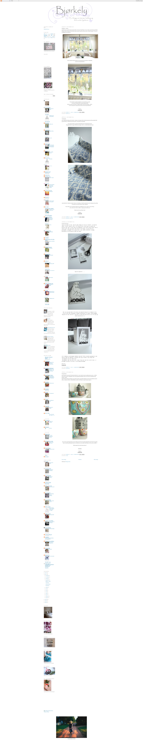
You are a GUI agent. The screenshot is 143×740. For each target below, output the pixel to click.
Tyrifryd (46, 297)
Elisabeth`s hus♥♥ (48, 171)
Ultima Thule (47, 304)
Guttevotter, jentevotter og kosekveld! (51, 218)
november (47, 577)
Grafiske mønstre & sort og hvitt (51, 201)
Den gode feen (47, 157)
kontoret (50, 36)
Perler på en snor (47, 262)
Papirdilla (46, 461)
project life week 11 (52, 486)
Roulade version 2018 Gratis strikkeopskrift (51, 363)
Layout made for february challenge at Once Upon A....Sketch (51, 509)
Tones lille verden (48, 562)
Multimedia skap (47, 172)
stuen (51, 37)
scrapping (48, 37)
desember (47, 575)
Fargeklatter (47, 585)
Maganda (46, 392)
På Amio (50, 428)
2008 (46, 602)
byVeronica (47, 456)
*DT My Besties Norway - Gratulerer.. (51, 494)
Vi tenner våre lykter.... (51, 463)
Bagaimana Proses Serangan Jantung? (51, 292)
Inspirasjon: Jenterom (50, 336)
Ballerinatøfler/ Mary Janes (51, 327)
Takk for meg (47, 390)
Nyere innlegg (64, 459)
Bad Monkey (47, 427)
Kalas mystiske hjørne (48, 215)
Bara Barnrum (47, 121)
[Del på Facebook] (82, 112)
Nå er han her (51, 277)
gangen (52, 33)
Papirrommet (47, 555)
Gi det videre (47, 183)
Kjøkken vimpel (48, 581)
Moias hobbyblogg (48, 499)
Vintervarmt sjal (51, 383)
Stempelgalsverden (48, 468)
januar (47, 597)
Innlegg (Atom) (68, 461)
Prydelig (46, 276)
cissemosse (46, 137)
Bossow (46, 455)
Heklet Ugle (48, 345)
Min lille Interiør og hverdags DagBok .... (49, 240)
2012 (46, 572)
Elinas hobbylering (48, 475)
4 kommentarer (76, 454)
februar (47, 596)
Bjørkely (68, 112)
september (47, 579)
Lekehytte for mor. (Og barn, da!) (51, 210)
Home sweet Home (52, 241)
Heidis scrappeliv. (48, 506)
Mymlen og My (47, 434)
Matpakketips (51, 231)
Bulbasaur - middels (47, 358)
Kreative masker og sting (49, 441)
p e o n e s (50, 165)
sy (54, 37)
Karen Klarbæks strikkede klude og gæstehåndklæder (51, 377)
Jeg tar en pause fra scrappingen (51, 522)
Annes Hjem (47, 114)
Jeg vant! (50, 137)
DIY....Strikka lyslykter (51, 152)
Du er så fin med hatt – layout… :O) (51, 415)
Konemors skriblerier (48, 216)
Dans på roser (47, 151)
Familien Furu (47, 175)
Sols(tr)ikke (47, 382)
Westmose (46, 399)
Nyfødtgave (50, 248)
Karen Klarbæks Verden (49, 375)
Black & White (47, 483)
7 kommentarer (76, 367)
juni (46, 590)
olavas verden (47, 413)
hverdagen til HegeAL (48, 534)
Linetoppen (47, 223)
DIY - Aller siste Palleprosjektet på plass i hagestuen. (51, 146)
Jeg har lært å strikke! (51, 408)
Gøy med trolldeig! (51, 528)
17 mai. (50, 224)
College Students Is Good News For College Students (49, 538)
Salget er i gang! (51, 177)
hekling (45, 35)
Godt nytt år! (51, 191)
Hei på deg (50, 158)
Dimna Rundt (51, 255)
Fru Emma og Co (47, 176)
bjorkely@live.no (46, 29)
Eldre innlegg (96, 459)
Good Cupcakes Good (48, 190)
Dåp (47, 309)
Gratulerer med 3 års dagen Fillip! (51, 116)
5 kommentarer (76, 112)
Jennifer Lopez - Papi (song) (51, 442)
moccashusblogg (47, 254)
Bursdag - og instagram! (51, 422)
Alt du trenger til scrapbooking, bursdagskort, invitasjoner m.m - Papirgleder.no (49, 565)
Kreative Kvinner (48, 448)
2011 (46, 574)
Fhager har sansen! (51, 449)
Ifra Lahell (46, 199)
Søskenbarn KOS (51, 514)
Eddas (46, 164)
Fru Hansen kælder (48, 482)
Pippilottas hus (47, 269)
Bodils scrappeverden (48, 485)
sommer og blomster (50, 477)
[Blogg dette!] (80, 112)
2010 (46, 599)
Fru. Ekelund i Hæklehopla (49, 368)
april (46, 593)
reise (45, 37)
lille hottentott (47, 420)
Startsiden (79, 459)
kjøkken (45, 36)
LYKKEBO (47, 237)
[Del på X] (81, 112)
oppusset (53, 36)
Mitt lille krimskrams (48, 247)
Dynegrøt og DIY (51, 263)
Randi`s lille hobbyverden (49, 283)
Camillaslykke (47, 130)
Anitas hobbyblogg (48, 527)
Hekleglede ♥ (47, 197)
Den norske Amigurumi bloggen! (48, 358)
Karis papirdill (47, 548)
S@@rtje (46, 290)
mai (46, 591)
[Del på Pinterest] (83, 112)
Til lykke (50, 549)
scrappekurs (47, 537)
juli (46, 588)
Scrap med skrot (48, 584)
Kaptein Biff (47, 406)
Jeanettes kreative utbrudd (49, 208)
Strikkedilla (47, 389)
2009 (46, 600)
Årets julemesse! (51, 393)
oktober (47, 578)
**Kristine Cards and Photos (49, 541)
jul (51, 35)
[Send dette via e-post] (79, 112)
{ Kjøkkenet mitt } (51, 298)
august (47, 587)
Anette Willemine (47, 107)
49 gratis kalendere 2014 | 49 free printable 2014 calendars (51, 186)
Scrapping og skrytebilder (49, 520)
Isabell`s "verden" (48, 513)
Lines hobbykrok (47, 492)
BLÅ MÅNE (47, 123)
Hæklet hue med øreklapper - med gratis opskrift (51, 370)
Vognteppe (47, 582)
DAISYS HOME (47, 144)
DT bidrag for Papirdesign (51, 470)
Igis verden (47, 206)
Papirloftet (46, 567)
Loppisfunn (48, 318)
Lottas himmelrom (48, 230)
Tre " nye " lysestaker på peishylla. (51, 436)
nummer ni (46, 261)
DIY (44, 33)
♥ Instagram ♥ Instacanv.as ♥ (51, 542)
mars (46, 594)
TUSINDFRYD (47, 361)
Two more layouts (51, 556)
